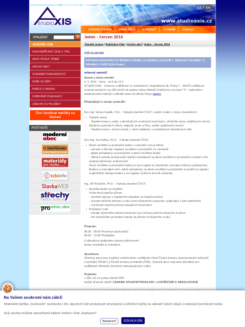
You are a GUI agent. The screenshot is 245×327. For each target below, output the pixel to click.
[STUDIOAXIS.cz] (55, 16)
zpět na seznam (94, 52)
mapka (157, 93)
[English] (208, 7)
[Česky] (199, 7)
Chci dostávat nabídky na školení (55, 115)
